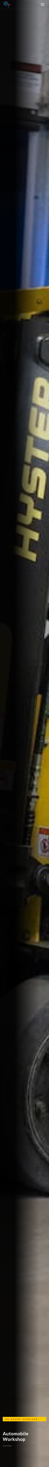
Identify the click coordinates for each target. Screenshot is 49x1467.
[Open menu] (42, 4)
